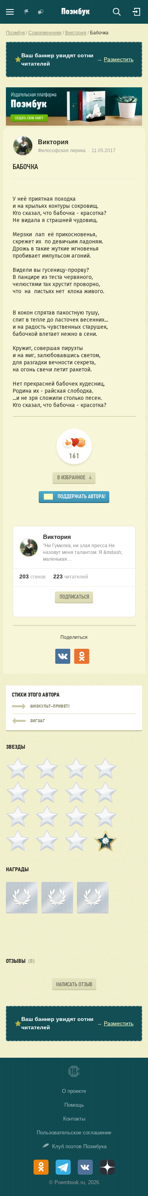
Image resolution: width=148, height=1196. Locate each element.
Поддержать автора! (81, 496)
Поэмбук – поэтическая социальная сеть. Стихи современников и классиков (76, 12)
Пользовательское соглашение (74, 1133)
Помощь (74, 1105)
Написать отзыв (74, 984)
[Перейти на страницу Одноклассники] (41, 1167)
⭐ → (74, 59)
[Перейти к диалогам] (40, 12)
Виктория (53, 142)
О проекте (74, 1091)
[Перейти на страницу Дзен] (107, 1167)
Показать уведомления (26, 12)
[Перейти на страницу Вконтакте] (85, 1167)
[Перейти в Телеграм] (63, 1167)
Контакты (74, 1119)
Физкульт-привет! (74, 706)
